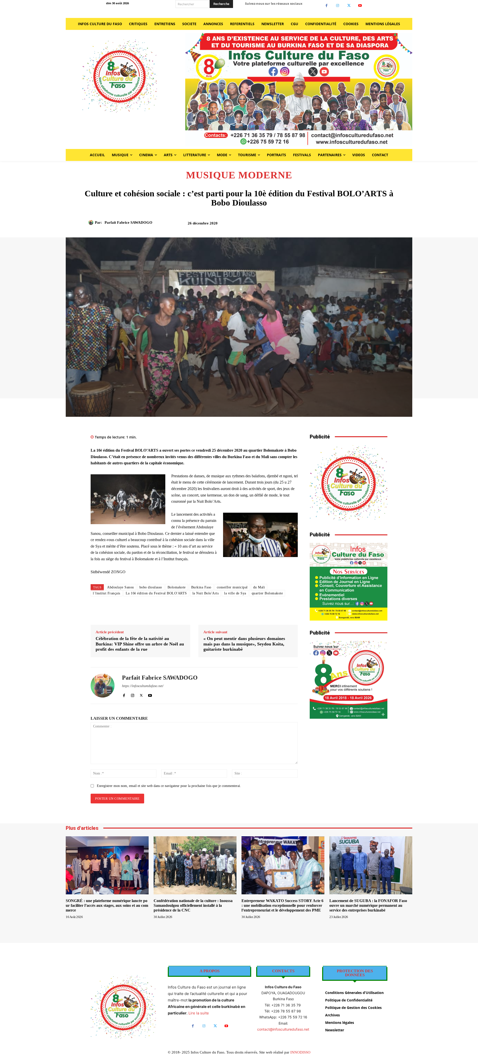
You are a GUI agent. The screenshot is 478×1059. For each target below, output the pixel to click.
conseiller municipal (232, 587)
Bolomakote (177, 587)
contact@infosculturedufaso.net (283, 1029)
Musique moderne (239, 175)
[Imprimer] (359, 225)
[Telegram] (371, 225)
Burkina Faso (201, 587)
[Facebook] (326, 5)
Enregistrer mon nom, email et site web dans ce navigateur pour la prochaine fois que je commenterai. (169, 786)
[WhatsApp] (348, 225)
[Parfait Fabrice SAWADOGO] (91, 222)
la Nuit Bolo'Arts (205, 593)
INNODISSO (300, 1052)
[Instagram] (337, 5)
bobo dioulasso (150, 587)
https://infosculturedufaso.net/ (143, 686)
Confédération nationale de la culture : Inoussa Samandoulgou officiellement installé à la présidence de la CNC (193, 905)
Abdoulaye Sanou (120, 587)
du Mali (259, 587)
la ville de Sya (235, 593)
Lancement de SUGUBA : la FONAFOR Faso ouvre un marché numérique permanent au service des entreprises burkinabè (368, 905)
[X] (349, 5)
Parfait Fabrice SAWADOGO (128, 222)
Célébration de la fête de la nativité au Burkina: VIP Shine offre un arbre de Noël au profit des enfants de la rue (140, 644)
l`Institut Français (106, 593)
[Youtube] (360, 5)
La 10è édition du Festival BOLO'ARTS (156, 593)
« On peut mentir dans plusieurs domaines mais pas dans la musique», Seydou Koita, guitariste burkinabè (244, 644)
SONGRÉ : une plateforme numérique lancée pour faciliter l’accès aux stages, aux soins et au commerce (107, 905)
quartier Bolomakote (267, 593)
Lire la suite (198, 1013)
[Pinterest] (336, 225)
